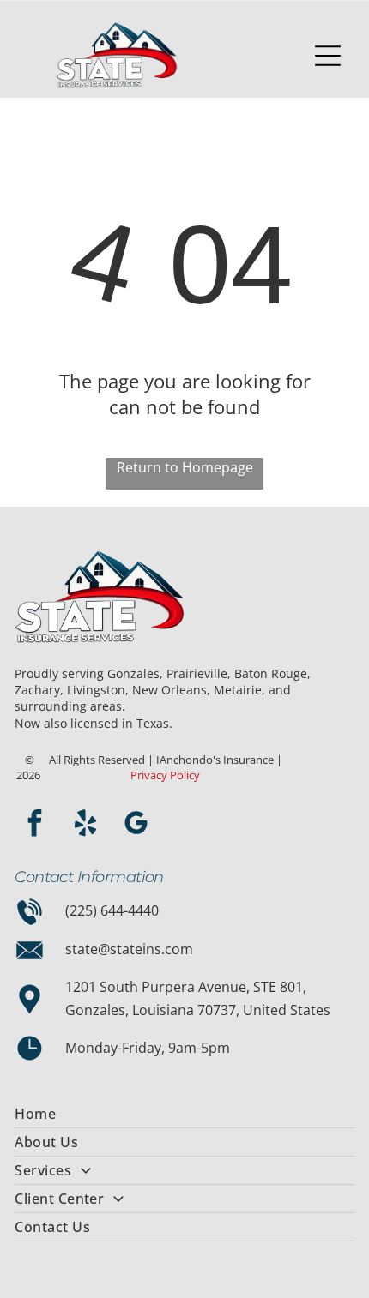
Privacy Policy (165, 775)
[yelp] (85, 825)
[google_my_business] (135, 825)
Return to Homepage (185, 467)
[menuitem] (184, 1114)
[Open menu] (328, 56)
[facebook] (34, 825)
